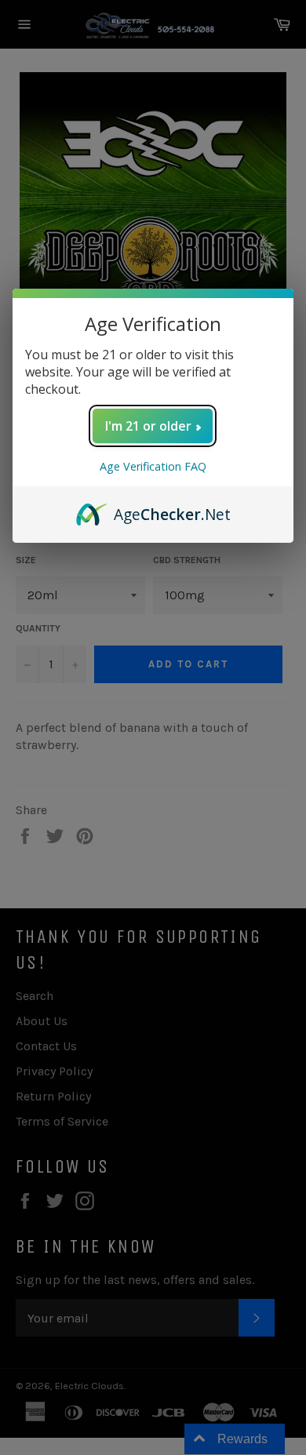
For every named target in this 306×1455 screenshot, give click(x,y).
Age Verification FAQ (153, 466)
